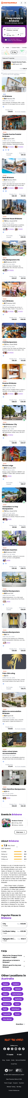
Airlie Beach (15, 1009)
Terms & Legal (8, 1083)
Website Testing (11, 1086)
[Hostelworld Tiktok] (23, 1049)
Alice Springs (7, 1019)
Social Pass (14, 1064)
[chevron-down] (17, 847)
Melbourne (6, 1004)
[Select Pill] (21, 2)
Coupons (15, 1083)
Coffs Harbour (16, 994)
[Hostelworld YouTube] (16, 1049)
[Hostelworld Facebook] (4, 1049)
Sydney (5, 984)
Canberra (16, 984)
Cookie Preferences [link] (14, 1090)
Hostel (4, 132)
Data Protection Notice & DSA (14, 1079)
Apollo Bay (18, 999)
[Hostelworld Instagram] (12, 1049)
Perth (5, 1009)
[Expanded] (3, 47)
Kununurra (6, 999)
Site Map (19, 1086)
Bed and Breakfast (21, 1060)
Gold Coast (6, 989)
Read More (16, 74)
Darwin (17, 1014)
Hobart (5, 994)
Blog (3, 1060)
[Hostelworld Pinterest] (19, 1049)
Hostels (8, 1060)
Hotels (12, 1060)
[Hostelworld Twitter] (8, 1049)
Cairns (17, 1004)
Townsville (6, 1014)
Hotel (4, 94)
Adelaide (18, 989)
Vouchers (21, 1083)
